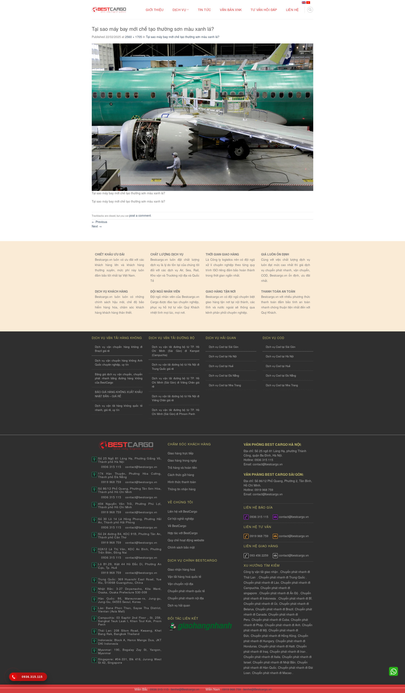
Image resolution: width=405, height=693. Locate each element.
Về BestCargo (177, 526)
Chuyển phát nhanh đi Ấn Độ (278, 593)
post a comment (140, 215)
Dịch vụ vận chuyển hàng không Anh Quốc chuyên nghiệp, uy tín (118, 362)
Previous (99, 222)
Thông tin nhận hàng (182, 489)
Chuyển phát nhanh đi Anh (282, 625)
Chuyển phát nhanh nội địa (186, 598)
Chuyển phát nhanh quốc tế (186, 591)
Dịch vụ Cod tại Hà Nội (223, 356)
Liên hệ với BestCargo (182, 511)
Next (97, 226)
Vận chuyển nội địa (180, 584)
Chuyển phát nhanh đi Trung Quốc (282, 577)
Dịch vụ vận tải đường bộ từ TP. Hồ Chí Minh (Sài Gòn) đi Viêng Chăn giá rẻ (175, 382)
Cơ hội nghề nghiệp (181, 518)
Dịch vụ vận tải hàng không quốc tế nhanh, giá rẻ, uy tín (118, 408)
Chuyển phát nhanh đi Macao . (272, 673)
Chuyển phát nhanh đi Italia (262, 657)
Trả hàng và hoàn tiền (182, 467)
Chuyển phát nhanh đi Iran (288, 651)
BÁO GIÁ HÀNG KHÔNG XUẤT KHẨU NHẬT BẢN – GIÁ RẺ (118, 394)
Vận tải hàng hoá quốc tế (184, 576)
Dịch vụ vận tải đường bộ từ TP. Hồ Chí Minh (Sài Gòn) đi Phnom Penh (175, 412)
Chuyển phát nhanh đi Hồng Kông (273, 636)
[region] (350, 659)
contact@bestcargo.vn (267, 464)
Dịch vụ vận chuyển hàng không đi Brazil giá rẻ (118, 349)
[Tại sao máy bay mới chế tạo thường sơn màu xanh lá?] (202, 117)
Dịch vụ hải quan (179, 605)
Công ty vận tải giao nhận (261, 572)
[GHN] (205, 626)
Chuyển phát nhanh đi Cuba (270, 619)
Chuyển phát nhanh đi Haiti (276, 646)
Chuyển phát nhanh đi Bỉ (295, 598)
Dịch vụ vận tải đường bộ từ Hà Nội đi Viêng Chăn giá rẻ (175, 398)
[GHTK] (173, 626)
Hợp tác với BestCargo (183, 533)
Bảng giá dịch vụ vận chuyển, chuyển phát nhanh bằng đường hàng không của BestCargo (118, 378)
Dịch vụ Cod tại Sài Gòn (223, 347)
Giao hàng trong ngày (182, 460)
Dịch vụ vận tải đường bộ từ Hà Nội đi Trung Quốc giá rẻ (175, 366)
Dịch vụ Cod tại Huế (221, 366)
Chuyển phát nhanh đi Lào (261, 582)
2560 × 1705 (133, 37)
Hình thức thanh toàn (182, 482)
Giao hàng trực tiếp (180, 453)
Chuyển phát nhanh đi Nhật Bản (274, 662)
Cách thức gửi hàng (181, 475)
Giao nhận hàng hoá (181, 569)
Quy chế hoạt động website (186, 540)
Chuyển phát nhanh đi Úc (261, 603)
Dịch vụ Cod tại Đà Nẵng (224, 375)
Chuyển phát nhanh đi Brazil (274, 609)
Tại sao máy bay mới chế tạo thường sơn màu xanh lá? (182, 37)
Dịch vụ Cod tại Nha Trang (225, 385)
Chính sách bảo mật (181, 547)
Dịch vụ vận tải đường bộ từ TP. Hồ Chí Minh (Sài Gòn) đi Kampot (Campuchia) (175, 351)
